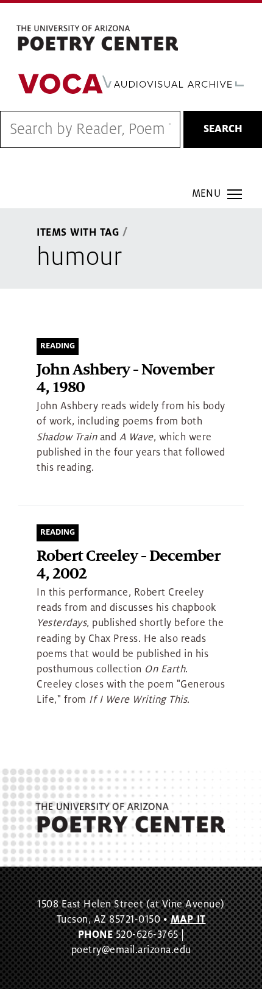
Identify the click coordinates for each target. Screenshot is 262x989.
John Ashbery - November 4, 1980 (125, 379)
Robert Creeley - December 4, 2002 (128, 565)
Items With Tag (78, 232)
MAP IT (188, 919)
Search (223, 129)
